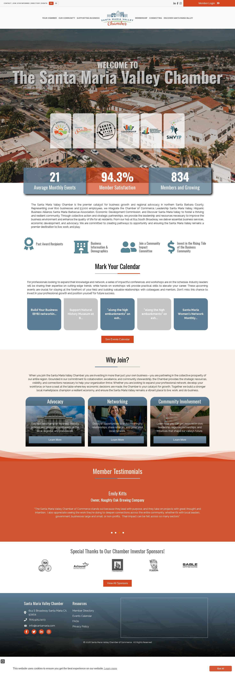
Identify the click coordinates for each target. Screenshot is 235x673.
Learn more (110, 668)
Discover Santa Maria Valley (178, 18)
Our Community (67, 18)
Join (14, 3)
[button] (112, 532)
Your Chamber (49, 18)
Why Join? (117, 359)
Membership (141, 18)
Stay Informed (23, 3)
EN (51, 3)
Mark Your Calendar (117, 266)
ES (56, 3)
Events (44, 3)
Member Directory (83, 610)
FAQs (75, 621)
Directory (35, 3)
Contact (7, 3)
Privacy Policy (80, 626)
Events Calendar (82, 615)
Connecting (155, 18)
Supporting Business (88, 18)
